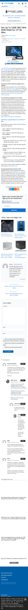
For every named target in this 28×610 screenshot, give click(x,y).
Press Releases (5, 40)
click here (16, 603)
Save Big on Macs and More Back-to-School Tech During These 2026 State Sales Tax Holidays (13, 498)
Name (4, 327)
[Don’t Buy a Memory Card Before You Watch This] (14, 550)
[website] (9, 279)
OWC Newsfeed (12, 35)
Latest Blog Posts (7, 201)
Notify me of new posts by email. (13, 347)
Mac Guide (10, 17)
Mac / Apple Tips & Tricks (8, 15)
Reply (22, 363)
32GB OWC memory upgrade (12, 88)
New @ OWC (17, 38)
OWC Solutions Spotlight (20, 15)
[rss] (19, 279)
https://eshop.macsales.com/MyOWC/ (19, 388)
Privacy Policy (12, 606)
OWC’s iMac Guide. (13, 166)
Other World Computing (6, 68)
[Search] (25, 7)
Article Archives (16, 17)
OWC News (23, 38)
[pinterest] (15, 279)
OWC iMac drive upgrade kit (19, 172)
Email (4, 333)
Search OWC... (5, 6)
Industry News (10, 38)
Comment (5, 306)
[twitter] (13, 279)
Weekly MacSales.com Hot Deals (11, 202)
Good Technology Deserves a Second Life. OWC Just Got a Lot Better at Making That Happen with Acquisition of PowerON (13, 539)
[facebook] (11, 279)
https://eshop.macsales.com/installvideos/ (11, 116)
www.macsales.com (21, 76)
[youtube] (17, 279)
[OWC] (14, 11)
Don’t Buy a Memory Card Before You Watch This (14, 558)
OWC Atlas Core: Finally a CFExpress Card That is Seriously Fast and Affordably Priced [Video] (13, 518)
